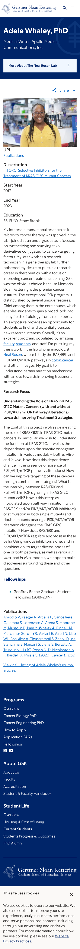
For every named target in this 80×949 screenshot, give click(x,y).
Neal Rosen (12, 354)
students (23, 344)
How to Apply (14, 730)
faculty (9, 344)
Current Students (17, 829)
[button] (40, 65)
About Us (11, 772)
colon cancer (62, 360)
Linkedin (11, 750)
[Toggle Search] (64, 9)
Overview (11, 708)
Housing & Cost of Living (23, 822)
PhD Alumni (13, 843)
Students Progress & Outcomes (29, 836)
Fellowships (13, 744)
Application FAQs (17, 737)
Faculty (9, 779)
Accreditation (14, 786)
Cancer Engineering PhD (23, 723)
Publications (13, 155)
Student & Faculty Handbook (27, 793)
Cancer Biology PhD (19, 716)
